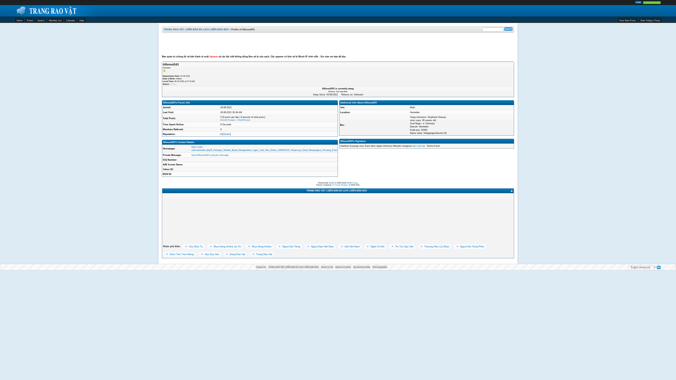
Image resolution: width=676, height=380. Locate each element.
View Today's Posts (650, 20)
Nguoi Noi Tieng (289, 246)
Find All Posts (243, 120)
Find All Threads (228, 120)
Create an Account (652, 3)
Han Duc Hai (210, 254)
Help (81, 20)
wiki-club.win (418, 146)
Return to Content (343, 267)
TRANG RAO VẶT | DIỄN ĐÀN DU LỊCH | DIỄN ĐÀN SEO (196, 29)
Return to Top (327, 267)
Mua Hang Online (259, 246)
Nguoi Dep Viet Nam (321, 246)
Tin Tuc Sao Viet (402, 246)
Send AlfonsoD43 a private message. (210, 155)
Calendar (70, 20)
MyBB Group (352, 183)
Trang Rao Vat (262, 254)
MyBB (331, 183)
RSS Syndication (380, 267)
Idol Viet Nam (350, 246)
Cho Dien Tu (194, 246)
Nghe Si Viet (375, 246)
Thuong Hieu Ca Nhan (435, 246)
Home (20, 20)
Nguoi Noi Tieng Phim (470, 246)
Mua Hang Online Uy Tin (225, 246)
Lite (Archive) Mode (361, 267)
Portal (30, 20)
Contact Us (261, 267)
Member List (55, 20)
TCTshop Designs (340, 185)
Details (226, 134)
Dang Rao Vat (235, 254)
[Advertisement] (338, 44)
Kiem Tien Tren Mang (180, 254)
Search (41, 20)
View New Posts (627, 20)
